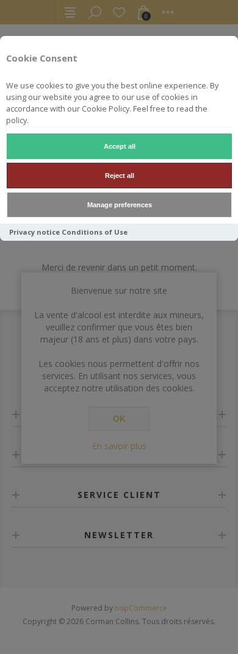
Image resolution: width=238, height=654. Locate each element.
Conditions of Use (95, 231)
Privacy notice (34, 231)
